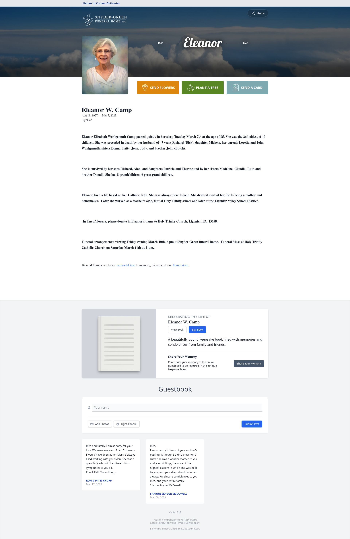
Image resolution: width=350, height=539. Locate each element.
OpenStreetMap (179, 528)
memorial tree (125, 265)
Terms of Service (184, 522)
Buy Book (197, 329)
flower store (180, 265)
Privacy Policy (165, 522)
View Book (177, 329)
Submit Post (252, 424)
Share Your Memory (249, 363)
